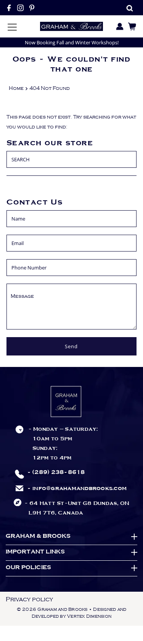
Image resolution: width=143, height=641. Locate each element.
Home (16, 88)
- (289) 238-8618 (56, 472)
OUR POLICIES (28, 568)
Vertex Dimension (89, 616)
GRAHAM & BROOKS (38, 536)
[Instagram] (20, 8)
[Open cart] (130, 26)
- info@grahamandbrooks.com (77, 489)
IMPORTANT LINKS (35, 552)
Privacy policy (29, 599)
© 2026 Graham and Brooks (52, 609)
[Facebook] (9, 8)
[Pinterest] (32, 8)
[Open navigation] (12, 26)
